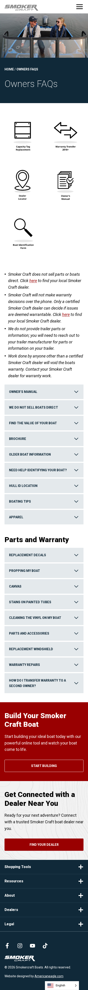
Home (9, 69)
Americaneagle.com (49, 976)
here (33, 280)
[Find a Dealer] (22, 182)
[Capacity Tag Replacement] (22, 133)
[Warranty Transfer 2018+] (65, 133)
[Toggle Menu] (79, 7)
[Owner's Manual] (65, 182)
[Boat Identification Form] (22, 232)
